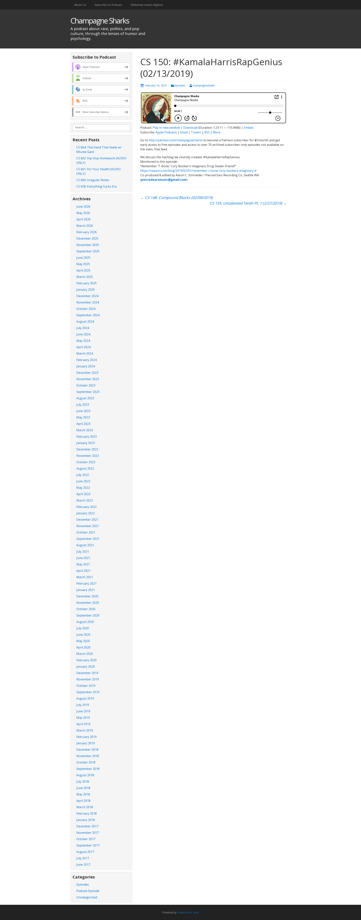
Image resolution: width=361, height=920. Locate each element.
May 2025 (83, 264)
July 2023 (82, 404)
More (217, 132)
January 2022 (85, 513)
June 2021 (83, 558)
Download (190, 128)
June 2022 (83, 481)
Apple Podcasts (166, 132)
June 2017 (83, 864)
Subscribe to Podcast (108, 5)
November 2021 (87, 526)
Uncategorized (86, 897)
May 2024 (83, 341)
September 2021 (87, 539)
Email (184, 132)
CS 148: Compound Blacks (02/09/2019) (176, 197)
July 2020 (82, 628)
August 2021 (85, 545)
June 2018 (83, 788)
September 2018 (87, 769)
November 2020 (87, 603)
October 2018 (85, 762)
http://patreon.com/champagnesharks (176, 140)
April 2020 (83, 647)
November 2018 (87, 756)
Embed (248, 128)
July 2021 (82, 551)
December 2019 (87, 673)
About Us (80, 5)
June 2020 (83, 634)
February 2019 (86, 737)
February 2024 (86, 360)
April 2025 (83, 270)
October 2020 (85, 609)
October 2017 (85, 839)
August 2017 (85, 852)
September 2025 (87, 251)
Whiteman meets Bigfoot (146, 5)
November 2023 (87, 379)
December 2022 (87, 449)
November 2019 (87, 679)
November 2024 (87, 302)
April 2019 (83, 724)
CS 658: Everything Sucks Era (96, 186)
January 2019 (85, 743)
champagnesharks (204, 85)
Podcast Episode (87, 891)
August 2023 (85, 398)
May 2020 (83, 641)
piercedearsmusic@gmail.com (164, 180)
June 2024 (83, 334)
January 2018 (85, 820)
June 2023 (83, 411)
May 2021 (83, 564)
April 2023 (83, 424)
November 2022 (87, 456)
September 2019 (87, 692)
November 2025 (87, 245)
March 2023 (84, 430)
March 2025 (84, 277)
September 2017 (87, 845)
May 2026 (83, 213)
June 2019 (83, 711)
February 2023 (86, 436)
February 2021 (86, 583)
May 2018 (83, 794)
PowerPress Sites (188, 912)
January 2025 (85, 290)
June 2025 (83, 258)
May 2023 (83, 417)
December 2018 (87, 750)
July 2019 (82, 705)
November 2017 (87, 833)
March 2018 (84, 807)
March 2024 (84, 353)
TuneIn (196, 132)
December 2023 (87, 373)
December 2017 (87, 826)
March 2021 (84, 577)
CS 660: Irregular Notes (92, 180)
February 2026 (86, 232)
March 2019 (84, 730)
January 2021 (85, 590)
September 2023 (87, 392)
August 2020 (85, 622)
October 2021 (85, 532)
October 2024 (85, 309)
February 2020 (86, 660)
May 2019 (83, 718)
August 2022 (85, 468)
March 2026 (84, 226)
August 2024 (85, 321)
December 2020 (87, 596)
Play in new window (166, 128)
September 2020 (87, 615)
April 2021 (83, 571)
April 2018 (83, 801)
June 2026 (83, 206)
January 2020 (85, 666)
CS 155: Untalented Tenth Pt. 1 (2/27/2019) (248, 203)
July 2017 (82, 858)
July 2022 (82, 475)
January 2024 (85, 366)
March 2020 (84, 654)
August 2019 (85, 698)
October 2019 (85, 686)
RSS (207, 132)
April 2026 (83, 219)
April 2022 (83, 494)
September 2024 (87, 315)
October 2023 (85, 385)
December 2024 (87, 296)
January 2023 (85, 443)
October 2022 (85, 462)
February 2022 (86, 507)
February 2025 (86, 283)
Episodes (179, 85)
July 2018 (82, 781)
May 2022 (83, 488)
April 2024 (83, 347)
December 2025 (87, 238)
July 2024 (82, 328)
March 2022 (84, 500)
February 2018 (86, 813)
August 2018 (85, 775)
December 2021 (87, 520)
